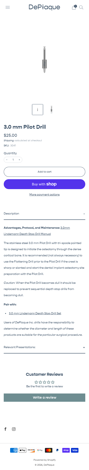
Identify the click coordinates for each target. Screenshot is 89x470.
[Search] (81, 7)
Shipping (9, 140)
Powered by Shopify (45, 460)
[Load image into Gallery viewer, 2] (51, 109)
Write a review (44, 397)
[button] (44, 214)
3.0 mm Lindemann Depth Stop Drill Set (35, 313)
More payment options (44, 194)
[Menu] (8, 7)
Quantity (10, 153)
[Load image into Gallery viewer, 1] (37, 109)
